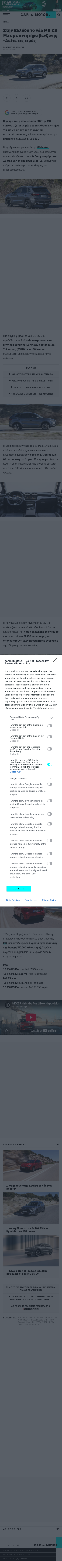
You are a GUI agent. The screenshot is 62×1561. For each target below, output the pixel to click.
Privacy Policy (49, 900)
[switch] (49, 725)
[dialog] (31, 780)
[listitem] (31, 718)
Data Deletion (13, 900)
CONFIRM (19, 889)
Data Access (31, 900)
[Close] (56, 661)
